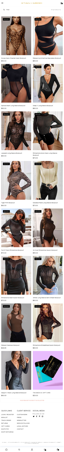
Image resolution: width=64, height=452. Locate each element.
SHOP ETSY (5, 429)
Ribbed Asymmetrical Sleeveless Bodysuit (47, 58)
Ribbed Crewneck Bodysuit (10, 345)
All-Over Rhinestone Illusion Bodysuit (45, 250)
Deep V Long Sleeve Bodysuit (43, 105)
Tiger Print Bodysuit (8, 202)
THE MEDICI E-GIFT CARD (41, 392)
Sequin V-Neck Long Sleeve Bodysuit (13, 392)
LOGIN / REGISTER (7, 414)
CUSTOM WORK (22, 414)
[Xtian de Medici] (31, 3)
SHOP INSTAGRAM (7, 432)
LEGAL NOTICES (22, 426)
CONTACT (20, 429)
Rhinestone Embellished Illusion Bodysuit (46, 345)
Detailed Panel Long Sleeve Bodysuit (45, 202)
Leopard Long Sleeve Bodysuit (11, 153)
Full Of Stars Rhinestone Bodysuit (12, 250)
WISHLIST (4, 417)
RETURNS (4, 423)
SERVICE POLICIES (23, 423)
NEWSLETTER (21, 420)
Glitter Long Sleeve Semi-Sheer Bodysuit (47, 297)
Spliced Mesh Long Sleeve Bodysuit (13, 105)
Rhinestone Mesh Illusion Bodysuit (12, 297)
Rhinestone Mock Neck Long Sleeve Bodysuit (45, 154)
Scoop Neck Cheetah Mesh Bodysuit (13, 58)
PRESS (19, 417)
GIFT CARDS (5, 426)
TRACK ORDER (6, 420)
